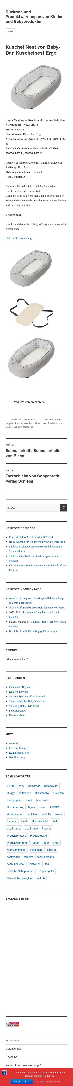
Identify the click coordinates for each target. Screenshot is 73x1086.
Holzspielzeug (15, 807)
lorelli (24, 821)
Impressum (12, 1040)
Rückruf (16, 426)
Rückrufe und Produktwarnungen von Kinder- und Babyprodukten (35, 16)
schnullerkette (15, 864)
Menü (10, 31)
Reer (56, 843)
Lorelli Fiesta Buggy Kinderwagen (39, 631)
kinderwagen (15, 814)
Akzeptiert (22, 1081)
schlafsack (13, 857)
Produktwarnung (17, 843)
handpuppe (14, 800)
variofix (40, 878)
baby (21, 786)
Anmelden (14, 743)
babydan (10, 423)
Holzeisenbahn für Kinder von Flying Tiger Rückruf (37, 541)
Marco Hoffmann (18, 607)
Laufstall (12, 821)
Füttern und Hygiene (20, 687)
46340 (11, 786)
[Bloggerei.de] (36, 1023)
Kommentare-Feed (19, 752)
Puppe (35, 843)
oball (55, 821)
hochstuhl (42, 800)
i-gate (31, 807)
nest (44, 423)
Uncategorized (17, 715)
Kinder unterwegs (53, 419)
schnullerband (45, 857)
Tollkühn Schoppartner (20, 871)
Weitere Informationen (48, 1081)
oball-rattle (31, 828)
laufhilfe (46, 814)
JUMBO (54, 807)
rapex (8, 426)
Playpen (47, 828)
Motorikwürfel (40, 821)
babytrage (34, 786)
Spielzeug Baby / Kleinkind (24, 705)
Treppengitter (46, 871)
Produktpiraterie (16, 835)
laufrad (59, 814)
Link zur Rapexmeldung (19, 238)
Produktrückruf (55, 423)
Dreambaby (42, 793)
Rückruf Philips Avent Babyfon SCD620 (31, 537)
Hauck (28, 800)
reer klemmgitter (16, 850)
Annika (13, 598)
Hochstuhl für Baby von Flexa (48, 607)
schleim (28, 857)
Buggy (11, 793)
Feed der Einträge (18, 748)
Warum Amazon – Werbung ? (23, 1065)
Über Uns (11, 1057)
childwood (25, 793)
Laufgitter (32, 814)
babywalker (51, 786)
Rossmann (36, 850)
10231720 (16, 419)
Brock (12, 631)
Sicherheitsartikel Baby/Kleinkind (27, 701)
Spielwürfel (34, 864)
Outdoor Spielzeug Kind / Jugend (27, 696)
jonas (42, 807)
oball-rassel (14, 828)
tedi (47, 864)
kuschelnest (35, 423)
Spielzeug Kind (17, 710)
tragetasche (27, 426)
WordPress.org (17, 757)
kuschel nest (21, 423)
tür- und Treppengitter (20, 878)
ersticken (58, 793)
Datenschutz (13, 1049)
